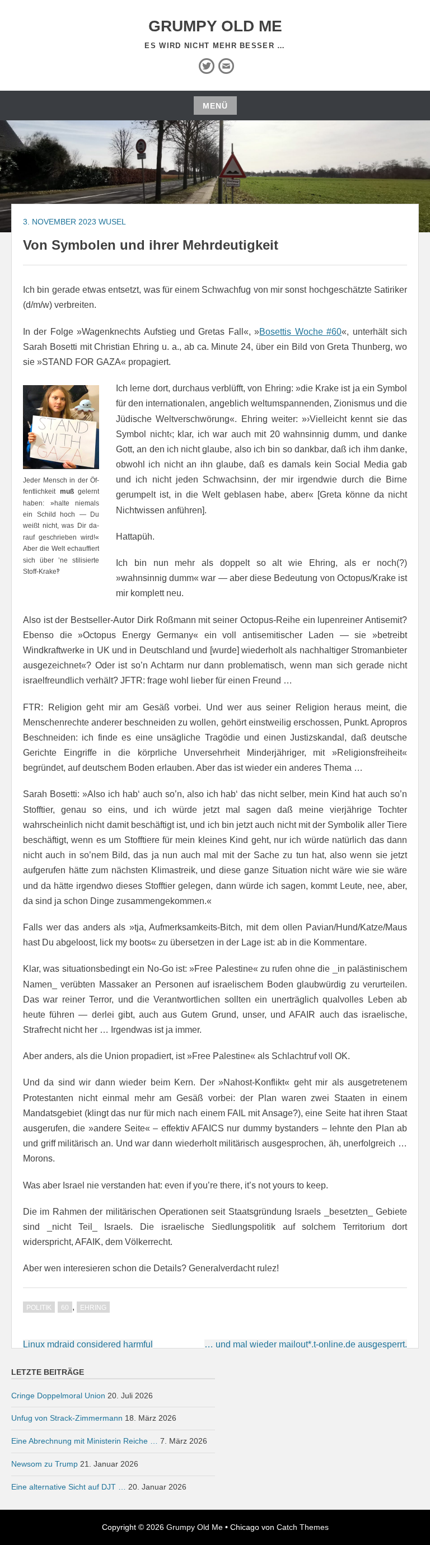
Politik (39, 1308)
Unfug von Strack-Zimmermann (67, 1417)
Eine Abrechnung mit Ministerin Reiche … (84, 1440)
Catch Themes (303, 1527)
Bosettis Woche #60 (300, 331)
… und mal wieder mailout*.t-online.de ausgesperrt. (305, 1344)
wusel (112, 221)
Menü (215, 105)
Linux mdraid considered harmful (88, 1344)
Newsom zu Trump (44, 1463)
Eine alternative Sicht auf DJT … (68, 1486)
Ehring (93, 1308)
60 (65, 1308)
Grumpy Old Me (215, 26)
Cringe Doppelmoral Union (58, 1395)
